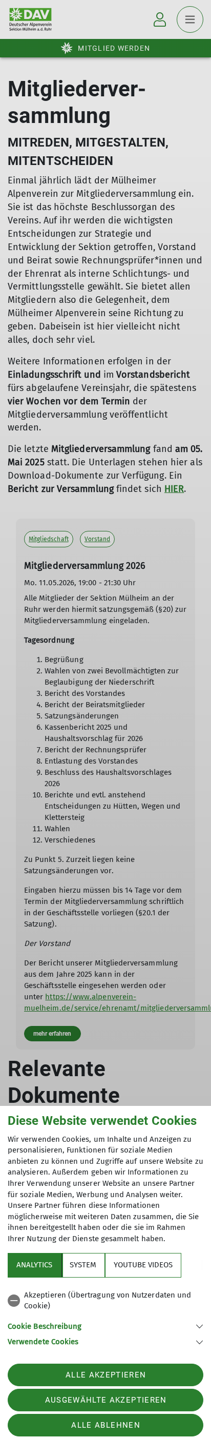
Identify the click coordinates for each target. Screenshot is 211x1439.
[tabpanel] (105, 1317)
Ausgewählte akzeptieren (106, 1400)
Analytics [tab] (34, 1264)
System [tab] (83, 1264)
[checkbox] (105, 1301)
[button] (105, 1325)
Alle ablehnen (105, 1425)
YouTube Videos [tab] (143, 1264)
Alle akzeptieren (106, 1375)
